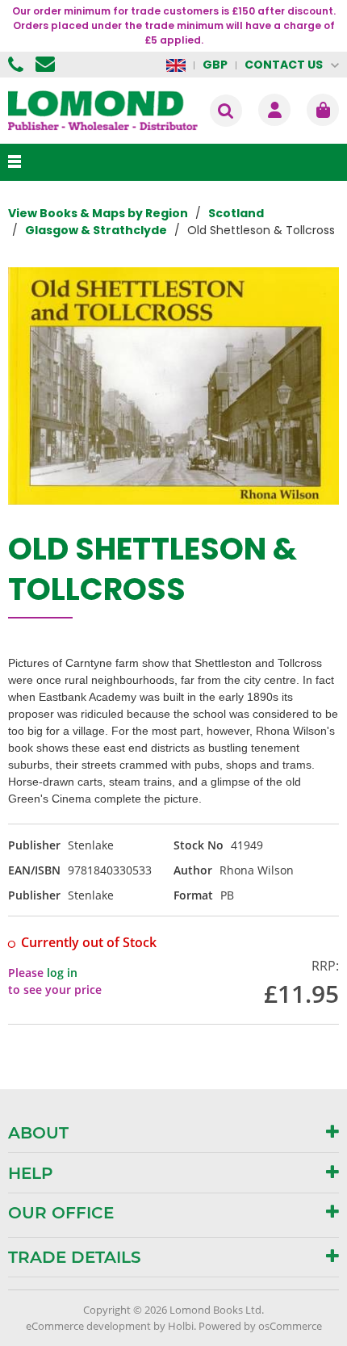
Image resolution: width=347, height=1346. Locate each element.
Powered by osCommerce (260, 1326)
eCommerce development (88, 1326)
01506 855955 (17, 64)
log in (62, 972)
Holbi (181, 1326)
